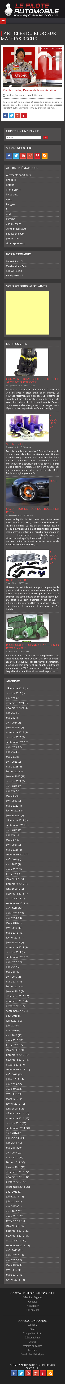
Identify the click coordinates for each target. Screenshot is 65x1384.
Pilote (32, 1329)
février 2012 (13, 1279)
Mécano (32, 1350)
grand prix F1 (13, 189)
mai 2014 (11, 1147)
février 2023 (13, 771)
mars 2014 (12, 1157)
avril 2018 (11, 927)
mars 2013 (12, 1216)
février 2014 (13, 1162)
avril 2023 (11, 761)
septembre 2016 (15, 1010)
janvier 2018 (13, 942)
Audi (8, 214)
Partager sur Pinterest (24, 115)
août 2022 (12, 786)
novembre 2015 (15, 1059)
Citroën (10, 184)
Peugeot (10, 204)
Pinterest (37, 156)
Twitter (16, 156)
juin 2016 (11, 1025)
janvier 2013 (13, 1225)
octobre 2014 (13, 1123)
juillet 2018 (12, 913)
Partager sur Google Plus (17, 115)
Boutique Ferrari (14, 275)
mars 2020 (12, 869)
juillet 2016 (12, 1020)
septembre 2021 (15, 825)
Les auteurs (32, 1309)
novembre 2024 (15, 708)
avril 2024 (11, 722)
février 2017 (13, 986)
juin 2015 (11, 1084)
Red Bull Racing (14, 270)
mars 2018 (12, 932)
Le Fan (32, 1341)
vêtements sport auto (18, 175)
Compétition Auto (51, 48)
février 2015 (13, 1103)
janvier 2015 (13, 1108)
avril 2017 (11, 976)
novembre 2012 (15, 1235)
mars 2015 (12, 1098)
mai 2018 (11, 923)
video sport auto (15, 243)
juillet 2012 (12, 1255)
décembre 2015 (15, 1054)
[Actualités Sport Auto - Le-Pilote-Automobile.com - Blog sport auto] (31, 10)
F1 (7, 209)
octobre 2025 (13, 693)
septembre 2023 (15, 742)
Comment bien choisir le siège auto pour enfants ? (32, 380)
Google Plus (30, 156)
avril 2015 (11, 1094)
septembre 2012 (15, 1245)
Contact (32, 1301)
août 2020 (12, 859)
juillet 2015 (12, 1079)
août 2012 (12, 1250)
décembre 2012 (15, 1230)
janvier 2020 (13, 879)
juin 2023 (11, 752)
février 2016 (13, 1045)
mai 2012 (11, 1265)
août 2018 (12, 908)
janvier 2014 (13, 1167)
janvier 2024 (13, 727)
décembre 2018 (15, 893)
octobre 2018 (13, 898)
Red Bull (11, 179)
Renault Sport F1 (14, 261)
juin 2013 (11, 1201)
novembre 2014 (15, 1118)
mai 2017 (11, 971)
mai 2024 (11, 717)
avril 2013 (11, 1211)
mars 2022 (12, 805)
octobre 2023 (13, 737)
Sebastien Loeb (15, 233)
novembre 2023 (15, 732)
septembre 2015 (15, 1069)
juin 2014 (11, 1142)
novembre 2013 (15, 1177)
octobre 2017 (13, 952)
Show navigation (3, 21)
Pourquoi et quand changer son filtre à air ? (32, 646)
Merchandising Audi (16, 266)
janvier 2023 (13, 776)
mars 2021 (12, 849)
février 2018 (13, 937)
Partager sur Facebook (5, 115)
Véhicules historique (32, 1354)
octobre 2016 (13, 1006)
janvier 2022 (13, 815)
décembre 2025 (15, 688)
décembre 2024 (15, 703)
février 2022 (13, 810)
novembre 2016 (15, 1001)
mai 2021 (11, 839)
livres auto (12, 194)
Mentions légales (32, 1297)
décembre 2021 (15, 820)
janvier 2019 (13, 888)
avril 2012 (11, 1269)
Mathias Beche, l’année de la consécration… (31, 90)
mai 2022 (11, 795)
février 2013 (13, 1221)
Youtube (23, 156)
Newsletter (32, 1305)
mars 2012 (12, 1274)
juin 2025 (11, 698)
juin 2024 (11, 712)
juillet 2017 (12, 962)
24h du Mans (13, 223)
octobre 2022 (13, 781)
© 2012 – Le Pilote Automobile (32, 1293)
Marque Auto (32, 1337)
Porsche (10, 219)
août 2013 (12, 1191)
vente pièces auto (16, 228)
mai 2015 (11, 1089)
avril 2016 (11, 1035)
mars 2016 (12, 1040)
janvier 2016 (13, 1050)
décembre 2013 (15, 1172)
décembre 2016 (15, 996)
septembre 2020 (15, 854)
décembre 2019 (15, 883)
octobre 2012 (13, 1240)
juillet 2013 (12, 1196)
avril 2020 (11, 864)
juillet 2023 (12, 747)
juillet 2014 (12, 1138)
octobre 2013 (13, 1181)
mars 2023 (12, 766)
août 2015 (12, 1074)
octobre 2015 (13, 1064)
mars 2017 (12, 981)
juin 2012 (11, 1260)
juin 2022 (11, 791)
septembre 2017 (15, 957)
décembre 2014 (15, 1113)
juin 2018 (11, 918)
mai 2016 (11, 1030)
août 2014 (12, 1133)
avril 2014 (11, 1152)
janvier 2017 (13, 991)
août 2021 (12, 830)
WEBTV (33, 1324)
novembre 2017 (15, 947)
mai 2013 (11, 1206)
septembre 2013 (15, 1186)
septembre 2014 (15, 1128)
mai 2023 (11, 756)
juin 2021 (11, 835)
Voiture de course (32, 1345)
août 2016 (12, 1015)
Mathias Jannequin (15, 95)
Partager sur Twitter (11, 115)
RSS (44, 156)
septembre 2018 (15, 903)
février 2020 (13, 874)
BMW (9, 199)
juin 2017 (11, 967)
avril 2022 (11, 800)
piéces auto (12, 238)
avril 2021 (11, 844)
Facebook (9, 156)
